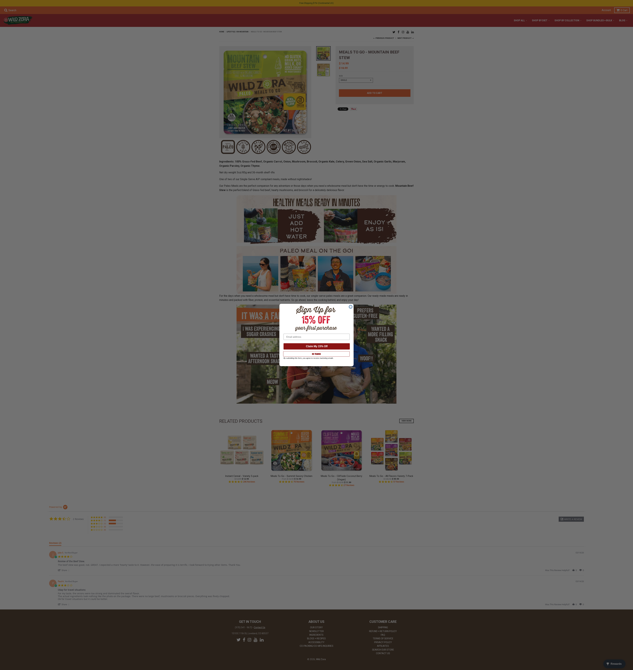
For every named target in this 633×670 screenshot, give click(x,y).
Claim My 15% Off (317, 346)
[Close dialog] (350, 306)
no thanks (316, 353)
